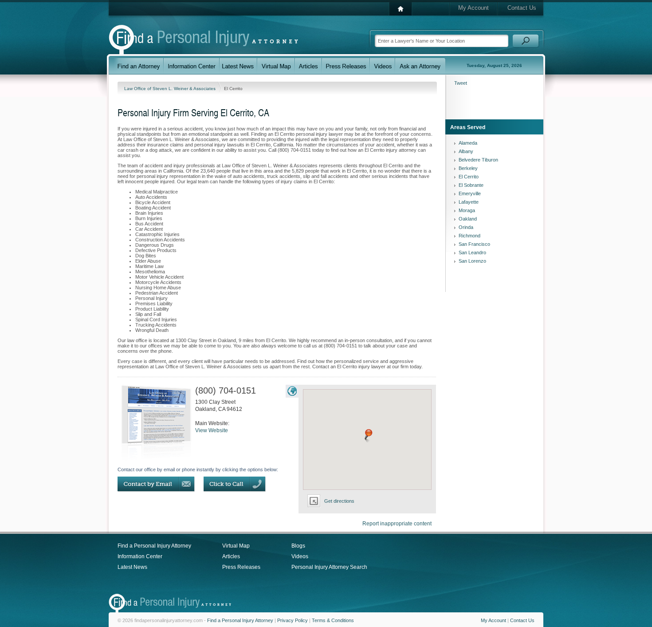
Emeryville (470, 193)
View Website (211, 430)
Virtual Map (236, 546)
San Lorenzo (472, 261)
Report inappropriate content (397, 524)
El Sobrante (471, 185)
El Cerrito (469, 176)
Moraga (467, 210)
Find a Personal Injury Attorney (154, 546)
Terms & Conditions (333, 620)
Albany (466, 151)
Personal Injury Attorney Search (329, 567)
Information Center (140, 556)
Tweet (460, 83)
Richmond (469, 235)
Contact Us (521, 7)
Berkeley (468, 168)
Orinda (466, 227)
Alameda (468, 143)
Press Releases (241, 567)
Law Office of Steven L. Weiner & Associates (170, 88)
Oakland (468, 218)
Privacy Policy (292, 620)
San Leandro (472, 252)
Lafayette (469, 202)
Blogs (298, 546)
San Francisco (474, 244)
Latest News (132, 567)
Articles (231, 556)
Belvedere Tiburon (478, 159)
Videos (299, 556)
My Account (473, 7)
